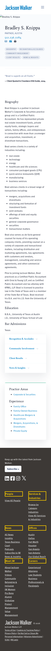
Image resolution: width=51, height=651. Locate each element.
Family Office (19, 406)
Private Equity (20, 430)
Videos (8, 574)
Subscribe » (13, 468)
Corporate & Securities (24, 394)
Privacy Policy (11, 633)
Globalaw (9, 600)
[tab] (11, 49)
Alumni (8, 596)
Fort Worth (33, 541)
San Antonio (34, 552)
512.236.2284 (13, 37)
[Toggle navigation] (42, 7)
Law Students (35, 574)
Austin (31, 534)
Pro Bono (9, 593)
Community (10, 578)
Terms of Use (10, 630)
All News (9, 534)
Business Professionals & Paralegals (36, 582)
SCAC (7, 639)
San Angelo (34, 549)
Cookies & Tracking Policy (28, 630)
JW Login (14, 639)
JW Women (10, 589)
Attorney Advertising (33, 636)
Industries (33, 512)
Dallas (31, 538)
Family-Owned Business (25, 410)
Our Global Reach (37, 556)
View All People (12, 500)
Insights (9, 538)
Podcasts (9, 549)
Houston (32, 545)
